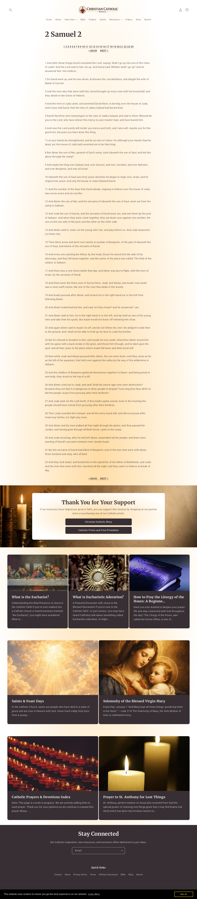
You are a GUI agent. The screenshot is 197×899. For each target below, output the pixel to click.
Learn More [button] (94, 894)
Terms (93, 874)
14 (97, 46)
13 (93, 46)
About (67, 874)
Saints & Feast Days (28, 701)
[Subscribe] (121, 850)
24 (132, 46)
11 (86, 46)
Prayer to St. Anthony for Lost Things (134, 797)
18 (111, 46)
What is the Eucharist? (30, 597)
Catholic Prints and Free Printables (98, 530)
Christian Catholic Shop (98, 522)
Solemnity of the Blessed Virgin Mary (134, 701)
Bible (123, 874)
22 (125, 46)
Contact (58, 874)
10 (83, 46)
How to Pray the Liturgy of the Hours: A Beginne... (159, 599)
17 (107, 46)
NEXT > (104, 50)
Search (139, 874)
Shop (130, 874)
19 (114, 46)
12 (90, 46)
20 (118, 46)
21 (121, 46)
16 (104, 46)
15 (100, 46)
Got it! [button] (184, 894)
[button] (10, 10)
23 (128, 46)
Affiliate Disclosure (108, 874)
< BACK (93, 50)
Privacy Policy (80, 874)
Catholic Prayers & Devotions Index (41, 797)
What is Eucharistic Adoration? (98, 597)
